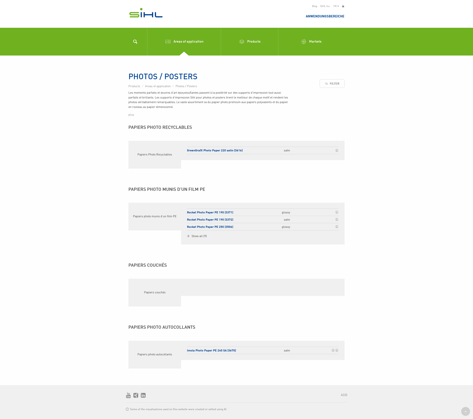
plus (131, 114)
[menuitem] (325, 16)
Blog (314, 6)
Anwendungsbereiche (325, 16)
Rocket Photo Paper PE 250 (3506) (210, 227)
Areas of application (158, 86)
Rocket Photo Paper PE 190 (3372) (210, 219)
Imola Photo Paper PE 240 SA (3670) (211, 350)
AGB (344, 395)
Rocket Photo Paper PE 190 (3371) (210, 212)
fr (335, 6)
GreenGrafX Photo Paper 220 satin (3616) (215, 150)
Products (134, 86)
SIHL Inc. (325, 6)
